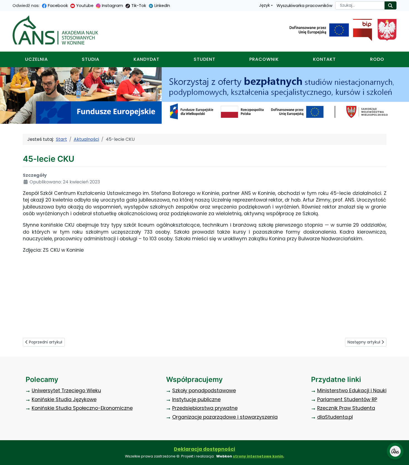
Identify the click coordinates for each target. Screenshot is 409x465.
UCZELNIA (36, 59)
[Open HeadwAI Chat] (395, 451)
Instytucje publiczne (196, 399)
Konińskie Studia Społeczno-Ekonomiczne (82, 408)
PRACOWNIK (264, 59)
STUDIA (90, 59)
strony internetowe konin (258, 456)
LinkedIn (162, 5)
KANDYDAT (146, 59)
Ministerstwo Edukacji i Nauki (351, 390)
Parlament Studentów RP (347, 399)
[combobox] (360, 5)
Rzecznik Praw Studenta (346, 408)
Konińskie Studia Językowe (64, 399)
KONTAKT (324, 59)
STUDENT (204, 59)
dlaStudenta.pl (335, 417)
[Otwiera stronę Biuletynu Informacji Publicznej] (360, 30)
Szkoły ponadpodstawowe (204, 390)
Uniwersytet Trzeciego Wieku (66, 390)
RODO (377, 59)
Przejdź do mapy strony (4, 4)
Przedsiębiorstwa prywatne (205, 408)
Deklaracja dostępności (204, 449)
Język (264, 5)
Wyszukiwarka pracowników (304, 5)
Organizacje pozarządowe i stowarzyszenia (225, 417)
